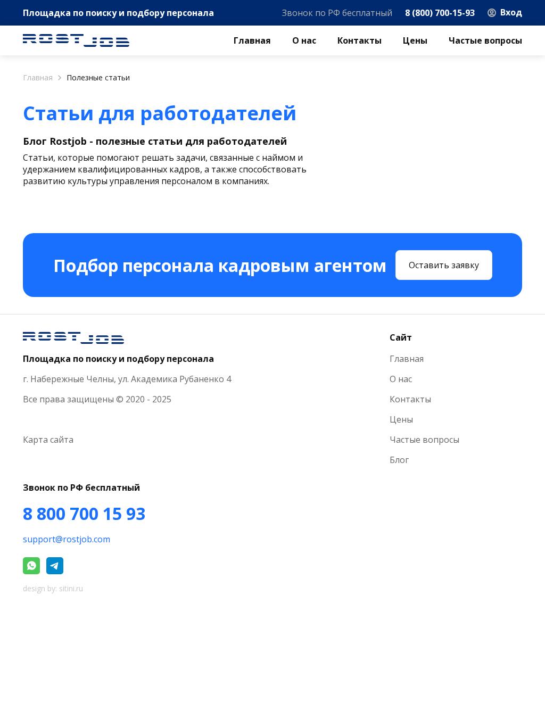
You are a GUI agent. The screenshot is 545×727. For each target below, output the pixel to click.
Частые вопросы (485, 40)
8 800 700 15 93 (84, 513)
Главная (252, 40)
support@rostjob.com (66, 539)
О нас (304, 40)
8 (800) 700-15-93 (440, 13)
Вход (511, 12)
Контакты (359, 40)
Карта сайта (48, 439)
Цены (415, 40)
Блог (399, 460)
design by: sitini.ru (53, 588)
